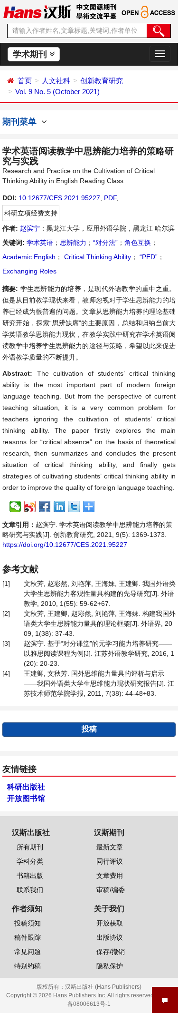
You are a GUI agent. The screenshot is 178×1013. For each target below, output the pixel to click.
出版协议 (109, 937)
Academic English (29, 257)
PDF (110, 198)
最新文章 (109, 847)
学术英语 (40, 242)
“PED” (148, 257)
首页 (25, 81)
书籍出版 (30, 875)
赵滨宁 (30, 228)
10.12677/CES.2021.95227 (59, 198)
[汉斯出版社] (37, 11)
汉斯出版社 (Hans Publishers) (103, 987)
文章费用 (109, 875)
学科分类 (30, 861)
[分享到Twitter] (74, 506)
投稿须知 (27, 923)
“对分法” (105, 242)
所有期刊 (30, 847)
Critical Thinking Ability (96, 257)
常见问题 (27, 951)
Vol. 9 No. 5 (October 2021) (57, 92)
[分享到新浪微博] (30, 506)
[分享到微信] (15, 506)
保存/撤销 (110, 951)
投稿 (89, 729)
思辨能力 (73, 242)
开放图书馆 (26, 798)
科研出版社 (26, 787)
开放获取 (109, 923)
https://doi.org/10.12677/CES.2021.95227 (64, 544)
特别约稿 (27, 966)
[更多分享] (89, 506)
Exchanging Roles (29, 271)
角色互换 (137, 242)
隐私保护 (109, 966)
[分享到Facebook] (45, 506)
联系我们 (30, 890)
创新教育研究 (101, 81)
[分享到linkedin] (60, 506)
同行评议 (109, 861)
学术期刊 (31, 54)
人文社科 (56, 81)
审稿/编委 (110, 890)
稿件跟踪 (27, 937)
